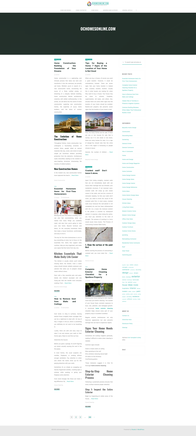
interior (133, 288)
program (124, 296)
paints (131, 294)
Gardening (125, 139)
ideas (130, 285)
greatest (134, 282)
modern (124, 291)
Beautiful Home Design (91, 159)
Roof (123, 247)
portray (139, 294)
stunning (135, 299)
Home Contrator (127, 171)
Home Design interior (128, 183)
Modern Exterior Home (129, 211)
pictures (135, 294)
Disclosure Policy (127, 323)
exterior (136, 276)
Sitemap (124, 327)
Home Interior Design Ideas (130, 195)
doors (123, 277)
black (128, 265)
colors (131, 265)
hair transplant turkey (134, 337)
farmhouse (129, 279)
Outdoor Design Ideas (129, 223)
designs (136, 273)
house (124, 285)
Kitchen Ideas (126, 203)
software (129, 299)
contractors (132, 269)
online (129, 291)
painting (128, 294)
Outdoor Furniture (127, 227)
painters (123, 294)
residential (124, 299)
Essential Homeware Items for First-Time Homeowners (65, 191)
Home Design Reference (129, 187)
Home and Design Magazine (131, 163)
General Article (89, 260)
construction (131, 267)
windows (124, 301)
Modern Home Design (129, 215)
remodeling (129, 296)
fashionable (136, 279)
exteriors (124, 279)
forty (126, 282)
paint (138, 291)
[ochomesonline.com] (89, 4)
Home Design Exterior (129, 175)
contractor (125, 269)
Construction (126, 131)
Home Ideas (126, 191)
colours (136, 265)
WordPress (141, 429)
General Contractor (128, 147)
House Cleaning (89, 402)
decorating (138, 269)
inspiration (125, 288)
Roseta (133, 429)
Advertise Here (127, 319)
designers (131, 273)
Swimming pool (127, 255)
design (125, 272)
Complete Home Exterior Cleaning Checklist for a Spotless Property (129, 87)
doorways (128, 277)
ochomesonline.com (100, 3)
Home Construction (59, 180)
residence (135, 296)
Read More (75, 175)
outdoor (134, 291)
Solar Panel (125, 251)
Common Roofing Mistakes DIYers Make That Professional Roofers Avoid (131, 110)
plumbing (125, 235)
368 (90, 417)
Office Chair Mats (127, 219)
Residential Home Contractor (131, 243)
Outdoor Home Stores (129, 231)
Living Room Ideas (127, 207)
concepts (124, 267)
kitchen (138, 288)
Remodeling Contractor (129, 239)
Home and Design (127, 159)
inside (135, 285)
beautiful (124, 265)
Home (124, 155)
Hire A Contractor (127, 151)
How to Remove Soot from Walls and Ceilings (65, 301)
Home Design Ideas (128, 179)
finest (123, 282)
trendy (138, 299)
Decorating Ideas (127, 135)
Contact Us (125, 315)
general (130, 282)
